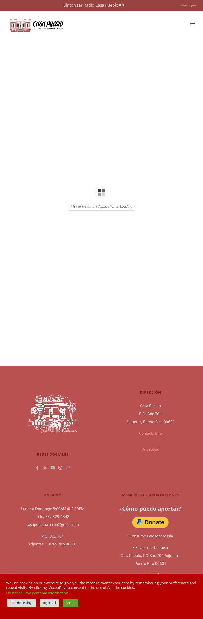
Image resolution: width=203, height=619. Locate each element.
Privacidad (150, 449)
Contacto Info (150, 433)
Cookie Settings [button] (21, 602)
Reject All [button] (49, 602)
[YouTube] (53, 468)
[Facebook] (37, 468)
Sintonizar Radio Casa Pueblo (91, 5)
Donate (154, 522)
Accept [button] (71, 602)
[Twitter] (45, 468)
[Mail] (68, 468)
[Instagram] (60, 468)
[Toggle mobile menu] (193, 23)
